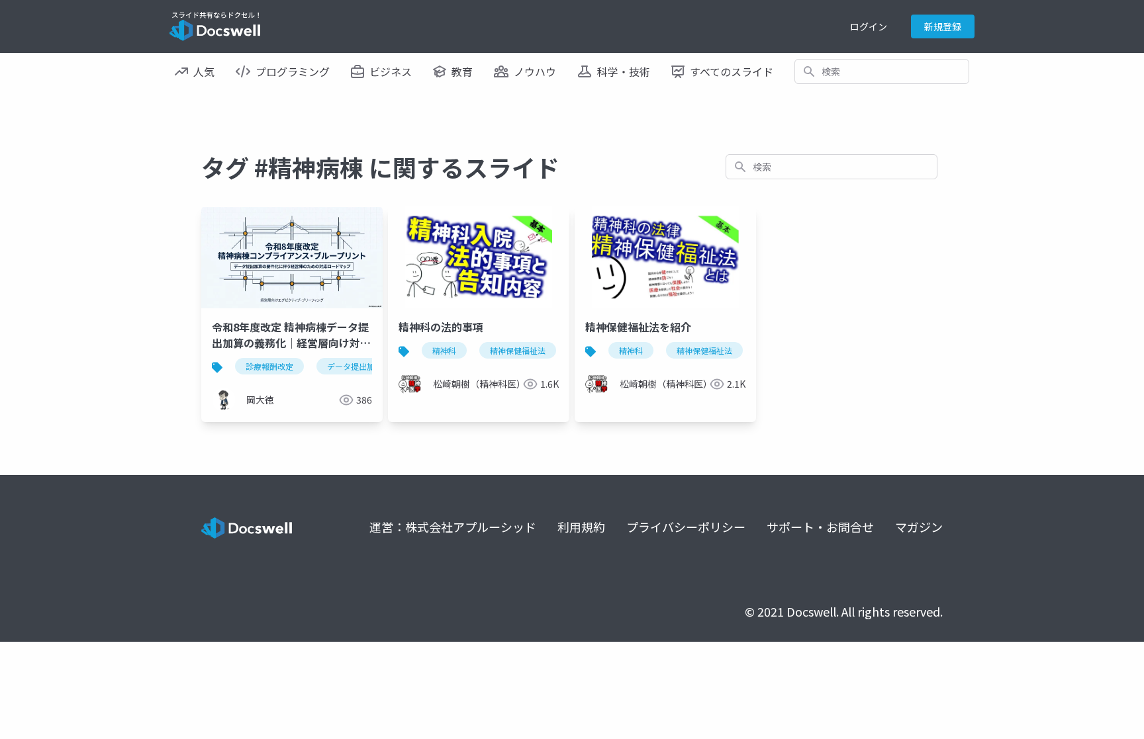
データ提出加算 (355, 366)
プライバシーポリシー (685, 526)
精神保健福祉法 (518, 350)
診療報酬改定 (269, 366)
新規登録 (942, 26)
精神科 (444, 350)
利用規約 (581, 526)
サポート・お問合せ (820, 526)
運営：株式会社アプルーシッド (452, 526)
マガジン (919, 526)
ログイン (868, 26)
